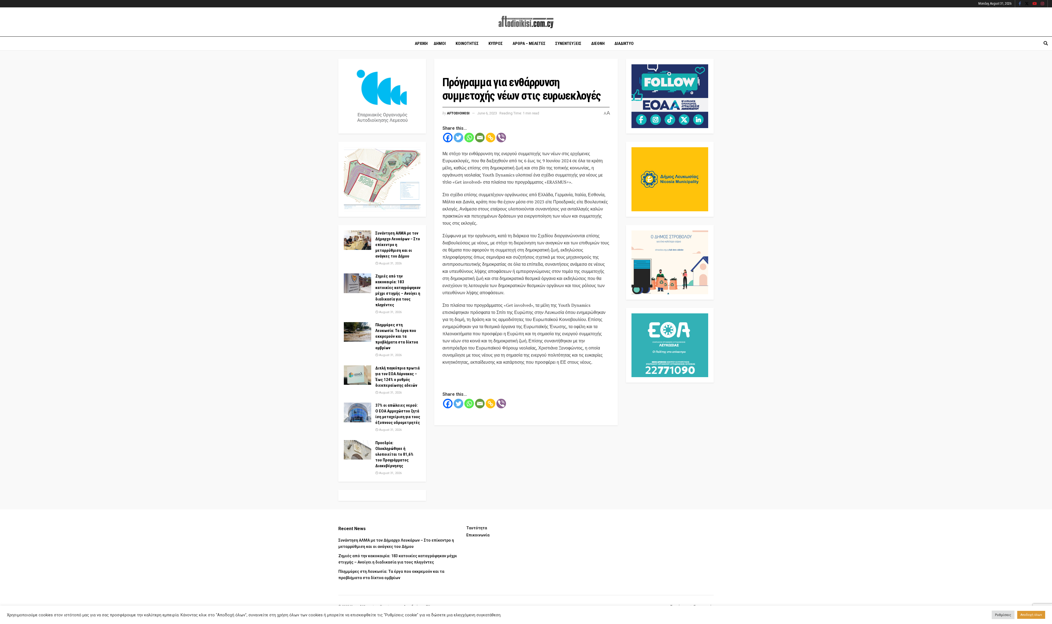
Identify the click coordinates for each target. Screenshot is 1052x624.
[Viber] (501, 137)
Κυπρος (495, 43)
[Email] (480, 137)
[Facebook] (448, 137)
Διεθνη (598, 43)
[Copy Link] (490, 137)
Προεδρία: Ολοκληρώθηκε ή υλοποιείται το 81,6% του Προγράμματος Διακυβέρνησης (394, 454)
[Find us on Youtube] (1035, 4)
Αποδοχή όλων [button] (1031, 615)
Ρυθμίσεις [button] (1003, 615)
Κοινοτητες (467, 43)
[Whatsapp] (469, 137)
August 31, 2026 (390, 263)
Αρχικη (421, 43)
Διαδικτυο (624, 43)
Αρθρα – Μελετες (529, 43)
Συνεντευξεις (568, 43)
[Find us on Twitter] (1027, 4)
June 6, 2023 (487, 113)
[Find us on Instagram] (1042, 4)
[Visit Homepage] (526, 22)
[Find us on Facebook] (1020, 4)
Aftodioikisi (458, 113)
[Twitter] (458, 137)
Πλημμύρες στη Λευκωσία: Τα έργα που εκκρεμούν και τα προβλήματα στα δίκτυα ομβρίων (396, 336)
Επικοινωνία (478, 535)
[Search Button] (1046, 43)
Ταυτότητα (476, 528)
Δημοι (440, 43)
